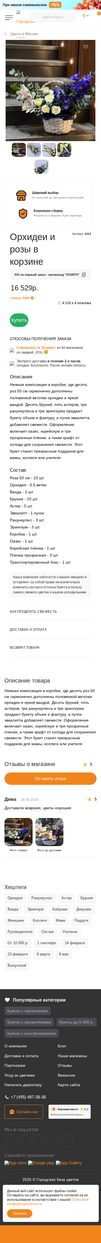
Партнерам (14, 1065)
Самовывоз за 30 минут (36, 348)
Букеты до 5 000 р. (76, 1022)
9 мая (63, 954)
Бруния (87, 898)
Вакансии (66, 1075)
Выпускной (17, 965)
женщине (16, 920)
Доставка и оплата (21, 1056)
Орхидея (15, 898)
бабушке (59, 909)
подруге (81, 920)
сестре (48, 932)
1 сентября (46, 943)
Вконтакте (10, 1140)
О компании (15, 1046)
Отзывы (65, 1065)
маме (60, 920)
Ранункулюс (41, 898)
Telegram (25, 1140)
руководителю (20, 932)
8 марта (43, 954)
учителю (70, 932)
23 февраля (18, 954)
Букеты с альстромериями (31, 1033)
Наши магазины (72, 1056)
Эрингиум (35, 909)
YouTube (39, 1140)
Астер (66, 898)
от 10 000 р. (18, 943)
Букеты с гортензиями (27, 1011)
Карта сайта (69, 1084)
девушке (83, 909)
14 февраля (75, 943)
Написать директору (23, 1084)
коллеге (40, 920)
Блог (62, 1046)
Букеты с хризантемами (29, 1022)
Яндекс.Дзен (53, 1140)
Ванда (13, 909)
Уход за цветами (19, 1075)
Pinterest (68, 1140)
